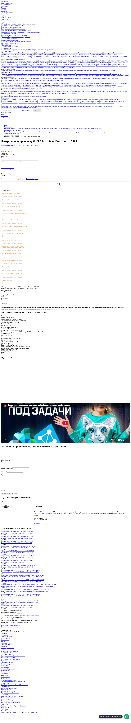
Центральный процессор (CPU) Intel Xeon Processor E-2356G (19, 602)
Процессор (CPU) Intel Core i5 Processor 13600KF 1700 (17, 547)
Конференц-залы (6, 686)
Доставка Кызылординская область (13, 246)
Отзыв (3, 490)
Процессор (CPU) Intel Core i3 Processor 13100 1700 (16, 543)
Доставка (3, 8)
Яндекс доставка (7, 280)
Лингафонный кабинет (8, 698)
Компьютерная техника (94, 128)
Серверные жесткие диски (31, 132)
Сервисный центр (6, 3)
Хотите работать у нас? (8, 644)
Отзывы (3, 9)
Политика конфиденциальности (10, 625)
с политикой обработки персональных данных (25, 615)
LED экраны (4, 694)
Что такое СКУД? (6, 699)
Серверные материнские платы (48, 132)
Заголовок (4, 471)
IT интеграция (5, 6)
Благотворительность (7, 12)
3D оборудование (6, 652)
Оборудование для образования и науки (13, 656)
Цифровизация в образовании (10, 693)
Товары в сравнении (30, 712)
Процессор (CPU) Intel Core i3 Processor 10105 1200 (16, 533)
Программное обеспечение (12, 128)
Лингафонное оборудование (9, 651)
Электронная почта (6, 468)
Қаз (4, 16)
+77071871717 (5, 19)
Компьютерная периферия (42, 128)
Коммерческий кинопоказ (8, 688)
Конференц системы (7, 662)
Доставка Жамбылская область (11, 220)
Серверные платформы (100, 132)
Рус (2, 16)
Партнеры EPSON (6, 689)
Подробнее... (38, 523)
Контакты (4, 11)
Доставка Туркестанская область (12, 273)
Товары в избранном (17, 712)
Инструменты (5, 670)
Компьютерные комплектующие (60, 128)
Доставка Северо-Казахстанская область (14, 267)
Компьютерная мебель (27, 128)
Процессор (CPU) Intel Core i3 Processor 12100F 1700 (17, 552)
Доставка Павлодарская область (12, 260)
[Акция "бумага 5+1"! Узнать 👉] (126, 716)
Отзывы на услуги (6, 643)
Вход (2, 114)
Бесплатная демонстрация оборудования (13, 681)
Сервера (6, 132)
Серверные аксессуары (16, 132)
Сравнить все (25, 528)
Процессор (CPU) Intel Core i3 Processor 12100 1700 (16, 538)
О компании (4, 1)
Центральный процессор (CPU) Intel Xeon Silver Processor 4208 (20, 572)
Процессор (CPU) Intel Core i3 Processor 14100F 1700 (17, 562)
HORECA (4, 678)
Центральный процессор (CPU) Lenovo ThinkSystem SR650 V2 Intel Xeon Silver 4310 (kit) (28, 586)
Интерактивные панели (8, 657)
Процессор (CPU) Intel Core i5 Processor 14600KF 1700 (17, 567)
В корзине (32, 179)
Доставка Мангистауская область (12, 253)
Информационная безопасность (10, 701)
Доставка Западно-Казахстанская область (15, 226)
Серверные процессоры (114, 132)
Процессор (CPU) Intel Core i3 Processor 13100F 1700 (17, 557)
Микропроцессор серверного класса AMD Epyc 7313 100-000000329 (21, 576)
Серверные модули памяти (66, 132)
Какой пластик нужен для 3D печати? (12, 696)
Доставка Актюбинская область (11, 193)
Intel (2, 501)
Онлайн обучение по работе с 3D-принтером (14, 685)
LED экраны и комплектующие (10, 659)
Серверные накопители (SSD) (84, 132)
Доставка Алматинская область (11, 200)
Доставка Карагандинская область (12, 233)
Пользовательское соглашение (10, 627)
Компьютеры (8, 127)
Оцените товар (5, 475)
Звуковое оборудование (8, 669)
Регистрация (4, 116)
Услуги (3, 672)
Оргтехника (4, 665)
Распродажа (4, 673)
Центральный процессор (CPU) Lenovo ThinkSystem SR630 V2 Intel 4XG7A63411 (25, 591)
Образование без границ (8, 680)
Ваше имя (4, 465)
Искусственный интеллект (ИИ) (10, 702)
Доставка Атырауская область (11, 206)
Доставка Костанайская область (12, 240)
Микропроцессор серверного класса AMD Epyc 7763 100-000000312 (21, 581)
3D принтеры (5, 683)
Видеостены (4, 661)
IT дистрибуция (5, 4)
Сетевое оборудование (7, 664)
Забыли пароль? (5, 117)
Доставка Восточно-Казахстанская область (15, 213)
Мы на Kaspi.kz (5, 677)
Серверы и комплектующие (78, 128)
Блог (2, 14)
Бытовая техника (6, 654)
